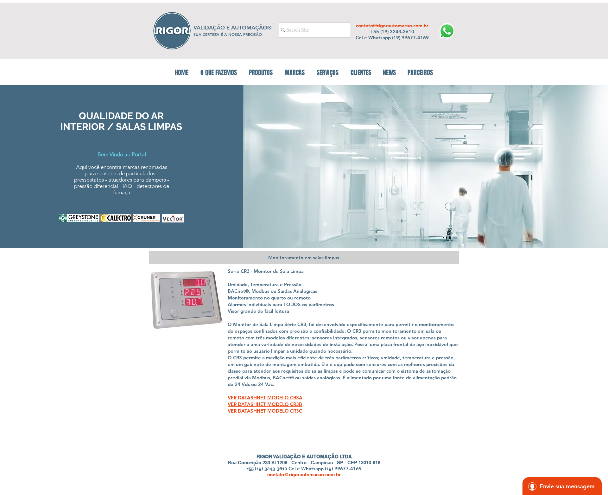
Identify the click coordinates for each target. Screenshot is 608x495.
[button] (261, 72)
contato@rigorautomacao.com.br (392, 25)
